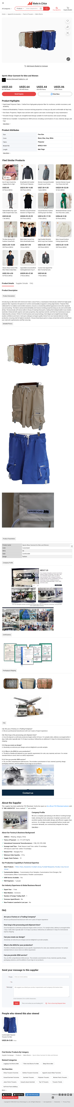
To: (12, 982)
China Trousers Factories (10, 1073)
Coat (62, 867)
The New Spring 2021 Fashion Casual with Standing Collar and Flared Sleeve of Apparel (10, 240)
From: (11, 977)
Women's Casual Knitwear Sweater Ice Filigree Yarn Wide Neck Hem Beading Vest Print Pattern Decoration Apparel (28, 212)
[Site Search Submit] (46, 9)
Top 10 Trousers (43, 1082)
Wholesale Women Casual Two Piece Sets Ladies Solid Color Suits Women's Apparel (63, 212)
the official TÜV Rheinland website (58, 806)
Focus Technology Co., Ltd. (23, 1102)
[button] (3, 3)
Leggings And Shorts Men (11, 1064)
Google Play (18, 1094)
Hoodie (57, 867)
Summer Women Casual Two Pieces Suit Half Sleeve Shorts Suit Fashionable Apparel (63, 183)
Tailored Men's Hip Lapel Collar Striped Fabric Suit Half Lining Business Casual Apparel (9, 212)
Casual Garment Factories (11, 1077)
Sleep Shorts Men (48, 1064)
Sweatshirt (27, 867)
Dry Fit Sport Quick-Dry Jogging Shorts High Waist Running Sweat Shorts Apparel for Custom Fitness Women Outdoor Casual (9, 183)
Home (3, 14)
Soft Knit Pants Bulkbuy (10, 1086)
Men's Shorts (39, 14)
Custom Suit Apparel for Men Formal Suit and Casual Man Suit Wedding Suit (45, 269)
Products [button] (19, 8)
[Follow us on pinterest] (71, 1094)
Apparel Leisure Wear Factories (51, 1073)
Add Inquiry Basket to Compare (37, 66)
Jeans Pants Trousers (9, 1082)
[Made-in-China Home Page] (37, 3)
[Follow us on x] (62, 1094)
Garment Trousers (28, 1077)
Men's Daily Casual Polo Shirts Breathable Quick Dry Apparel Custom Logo (28, 240)
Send (16, 1003)
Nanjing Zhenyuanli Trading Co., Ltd (17, 79)
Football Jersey (36, 867)
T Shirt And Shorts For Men (31, 1064)
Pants (21, 867)
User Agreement (47, 1102)
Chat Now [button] (56, 94)
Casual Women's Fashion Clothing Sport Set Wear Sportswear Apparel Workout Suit (45, 212)
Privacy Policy (66, 1102)
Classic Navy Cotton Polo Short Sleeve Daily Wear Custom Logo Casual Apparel (9, 269)
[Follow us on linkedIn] (53, 1097)
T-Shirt (17, 867)
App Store (7, 1094)
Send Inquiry (19, 94)
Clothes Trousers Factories (30, 1073)
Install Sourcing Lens (11, 1097)
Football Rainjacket (48, 867)
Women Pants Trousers (60, 1077)
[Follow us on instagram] (65, 1094)
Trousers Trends (57, 1082)
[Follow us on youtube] (68, 1094)
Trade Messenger (32, 1094)
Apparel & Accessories (14, 14)
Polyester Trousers (43, 1077)
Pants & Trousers (28, 14)
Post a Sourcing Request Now (55, 1003)
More (3, 1090)
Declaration (57, 1102)
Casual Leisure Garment (28, 1082)
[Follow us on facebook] (60, 1094)
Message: (10, 987)
